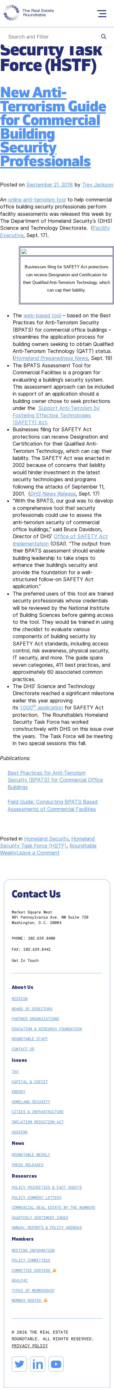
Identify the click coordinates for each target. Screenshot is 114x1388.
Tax (15, 1071)
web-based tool (42, 315)
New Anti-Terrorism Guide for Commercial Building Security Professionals (53, 127)
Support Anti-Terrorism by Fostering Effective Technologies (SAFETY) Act (56, 415)
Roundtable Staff (30, 1038)
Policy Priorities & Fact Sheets (47, 1187)
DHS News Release (53, 493)
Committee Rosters (32, 1270)
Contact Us (23, 1048)
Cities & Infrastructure (38, 1111)
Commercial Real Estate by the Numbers (53, 1207)
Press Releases (27, 1164)
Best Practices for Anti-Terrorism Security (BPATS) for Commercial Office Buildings (55, 780)
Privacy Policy (30, 1346)
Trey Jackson (97, 184)
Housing (20, 1131)
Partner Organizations (35, 1018)
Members (23, 1239)
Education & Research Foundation (47, 1028)
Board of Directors (32, 1008)
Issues (19, 1060)
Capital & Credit (30, 1081)
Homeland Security (46, 838)
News (18, 1143)
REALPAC (20, 1280)
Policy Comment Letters (36, 1197)
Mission (20, 998)
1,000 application (41, 707)
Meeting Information (33, 1250)
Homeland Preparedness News (51, 358)
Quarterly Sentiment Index (40, 1217)
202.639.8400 (41, 938)
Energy (18, 1091)
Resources (24, 1176)
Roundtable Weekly (31, 1154)
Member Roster (27, 1300)
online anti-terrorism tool (37, 199)
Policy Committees (31, 1260)
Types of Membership (33, 1290)
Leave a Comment (38, 852)
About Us (22, 987)
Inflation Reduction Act (38, 1121)
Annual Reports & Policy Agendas (47, 1227)
